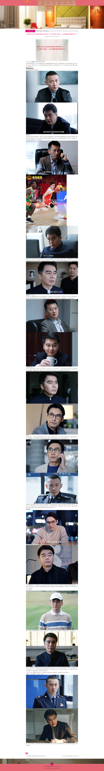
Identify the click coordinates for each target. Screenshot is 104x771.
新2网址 (58, 768)
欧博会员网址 (45, 10)
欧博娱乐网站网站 (40, 10)
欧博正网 (45, 4)
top (52, 763)
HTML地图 (59, 766)
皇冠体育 (50, 768)
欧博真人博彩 (51, 10)
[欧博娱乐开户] (28, 0)
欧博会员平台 (62, 4)
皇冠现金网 (52, 768)
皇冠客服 (55, 768)
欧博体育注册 (51, 4)
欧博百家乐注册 (68, 4)
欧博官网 (56, 4)
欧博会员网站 (73, 4)
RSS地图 (56, 766)
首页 (40, 4)
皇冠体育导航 (47, 768)
